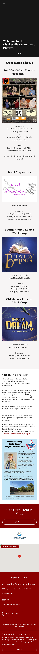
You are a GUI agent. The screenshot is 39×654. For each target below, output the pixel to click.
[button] (12, 53)
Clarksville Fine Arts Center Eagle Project (16, 434)
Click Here (19, 522)
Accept (19, 649)
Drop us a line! (12, 613)
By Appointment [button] (12, 605)
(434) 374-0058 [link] (7, 593)
